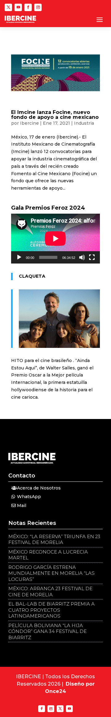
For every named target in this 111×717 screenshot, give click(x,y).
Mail (21, 505)
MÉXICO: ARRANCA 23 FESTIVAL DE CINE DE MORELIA (50, 592)
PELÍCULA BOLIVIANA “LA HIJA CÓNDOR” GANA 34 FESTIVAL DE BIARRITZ (47, 631)
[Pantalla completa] (92, 257)
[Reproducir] (19, 257)
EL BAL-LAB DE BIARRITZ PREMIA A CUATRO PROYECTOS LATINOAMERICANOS (51, 610)
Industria (84, 123)
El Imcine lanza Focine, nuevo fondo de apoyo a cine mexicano (55, 114)
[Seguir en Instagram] (38, 7)
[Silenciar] (82, 257)
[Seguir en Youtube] (18, 7)
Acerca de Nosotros (39, 488)
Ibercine (29, 123)
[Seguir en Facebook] (28, 7)
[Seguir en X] (8, 7)
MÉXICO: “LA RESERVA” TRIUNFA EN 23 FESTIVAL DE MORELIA (54, 540)
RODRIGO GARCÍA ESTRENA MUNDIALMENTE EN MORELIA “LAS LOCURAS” (51, 573)
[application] (55, 239)
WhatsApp (29, 496)
